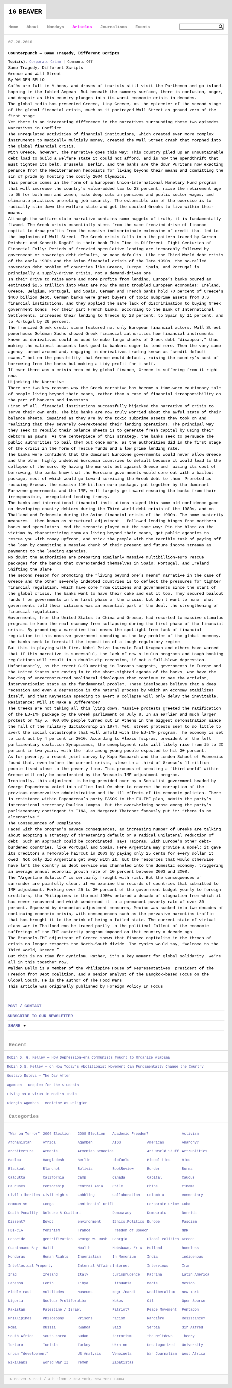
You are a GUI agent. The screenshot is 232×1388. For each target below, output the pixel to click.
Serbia (153, 1327)
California (53, 1178)
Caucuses (16, 1186)
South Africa (21, 1336)
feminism (51, 1230)
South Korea (54, 1336)
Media (152, 1283)
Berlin (84, 1160)
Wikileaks (17, 1362)
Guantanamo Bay (23, 1248)
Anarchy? (190, 1142)
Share (14, 1025)
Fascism (189, 1222)
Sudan (83, 1336)
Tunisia (50, 1345)
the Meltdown (159, 1336)
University (192, 1345)
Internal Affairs (94, 1266)
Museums (85, 1292)
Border (153, 1169)
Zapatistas (123, 1362)
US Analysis (89, 1354)
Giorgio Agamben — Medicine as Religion (47, 1103)
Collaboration (126, 1195)
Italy (83, 1275)
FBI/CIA (15, 1230)
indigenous (192, 1257)
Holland (154, 1248)
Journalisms (113, 26)
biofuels (120, 1160)
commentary (192, 1195)
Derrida (189, 1213)
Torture (15, 1345)
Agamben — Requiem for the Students (43, 1085)
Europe (153, 1222)
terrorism (121, 1336)
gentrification (57, 1239)
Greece (188, 1239)
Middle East (19, 1292)
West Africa (193, 1354)
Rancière (155, 1318)
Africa (49, 1142)
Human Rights (55, 1257)
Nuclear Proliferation (65, 1301)
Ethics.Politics (128, 1222)
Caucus (188, 1178)
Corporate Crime (45, 62)
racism (118, 1318)
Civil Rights (55, 1195)
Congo (48, 1204)
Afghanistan (19, 1142)
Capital (154, 1178)
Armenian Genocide (96, 1151)
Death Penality (23, 1213)
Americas (155, 1142)
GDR (185, 1230)
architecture (21, 1151)
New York (190, 1292)
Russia (49, 1327)
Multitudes (53, 1292)
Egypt (48, 1222)
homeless (190, 1248)
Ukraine (119, 1345)
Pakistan (16, 1310)
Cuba (186, 1204)
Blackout (16, 1169)
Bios (186, 1160)
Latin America (195, 1275)
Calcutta (16, 1178)
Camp (82, 1178)
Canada (118, 1178)
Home (13, 26)
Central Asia (90, 1186)
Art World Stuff (163, 1151)
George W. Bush (92, 1239)
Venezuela (121, 1354)
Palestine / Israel (62, 1310)
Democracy (121, 1213)
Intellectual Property (30, 1266)
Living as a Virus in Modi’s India (42, 1094)
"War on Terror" (24, 1134)
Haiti (48, 1248)
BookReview (123, 1169)
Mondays (55, 26)
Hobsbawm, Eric (127, 1248)
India (152, 1257)
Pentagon (190, 1310)
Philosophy (53, 1318)
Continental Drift (96, 1204)
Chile (117, 1186)
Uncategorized (161, 1345)
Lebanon (15, 1283)
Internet (120, 1266)
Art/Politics (194, 1151)
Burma (187, 1169)
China (152, 1186)
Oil (150, 1301)
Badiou (14, 1160)
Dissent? (16, 1222)
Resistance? (193, 1318)
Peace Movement (162, 1310)
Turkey (84, 1345)
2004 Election (56, 1134)
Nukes (117, 1301)
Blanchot (51, 1169)
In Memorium (124, 1257)
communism (17, 1204)
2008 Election (91, 1134)
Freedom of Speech (130, 1230)
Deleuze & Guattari (62, 1213)
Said (116, 1327)
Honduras (16, 1257)
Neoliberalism (161, 1292)
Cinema (188, 1186)
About (33, 26)
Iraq (12, 1275)
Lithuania (121, 1283)
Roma (12, 1327)
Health (84, 1248)
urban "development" (28, 1354)
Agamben (85, 1142)
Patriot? (120, 1310)
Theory (188, 1336)
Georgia (119, 1239)
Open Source (193, 1301)
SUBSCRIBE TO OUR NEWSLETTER (40, 1016)
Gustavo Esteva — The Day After (38, 1076)
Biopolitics (158, 1160)
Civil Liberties (24, 1195)
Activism (190, 1134)
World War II (55, 1362)
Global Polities (163, 1239)
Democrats (156, 1213)
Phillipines (19, 1318)
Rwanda (84, 1327)
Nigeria (15, 1301)
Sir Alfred (192, 1327)
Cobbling (86, 1195)
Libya (83, 1283)
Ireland (50, 1275)
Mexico (188, 1283)
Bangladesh (53, 1160)
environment (89, 1222)
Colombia (155, 1195)
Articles (82, 26)
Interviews (157, 1266)
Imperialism (89, 1257)
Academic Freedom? (130, 1134)
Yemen (83, 1362)
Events (142, 26)
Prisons (85, 1318)
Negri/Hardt (124, 1292)
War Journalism (162, 1354)
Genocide (16, 1239)
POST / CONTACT (24, 1006)
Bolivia (85, 1169)
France (84, 1230)
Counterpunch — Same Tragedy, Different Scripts (63, 53)
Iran (186, 1266)
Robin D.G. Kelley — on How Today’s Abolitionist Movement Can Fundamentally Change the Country (105, 1067)
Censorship (53, 1186)
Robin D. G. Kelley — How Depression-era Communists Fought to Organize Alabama (88, 1058)
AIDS (116, 1142)
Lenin (48, 1283)
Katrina (154, 1275)
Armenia (50, 1151)
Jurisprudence (126, 1275)
